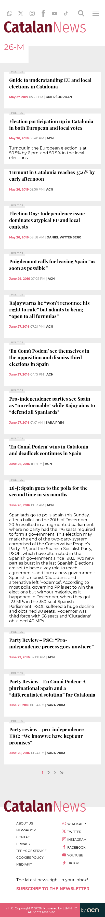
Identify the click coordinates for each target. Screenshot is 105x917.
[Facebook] (43, 13)
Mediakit (24, 864)
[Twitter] (21, 13)
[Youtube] (54, 13)
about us (24, 823)
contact (24, 837)
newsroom (26, 830)
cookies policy (30, 857)
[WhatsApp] (9, 13)
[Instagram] (32, 13)
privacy (23, 844)
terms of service (31, 851)
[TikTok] (65, 13)
